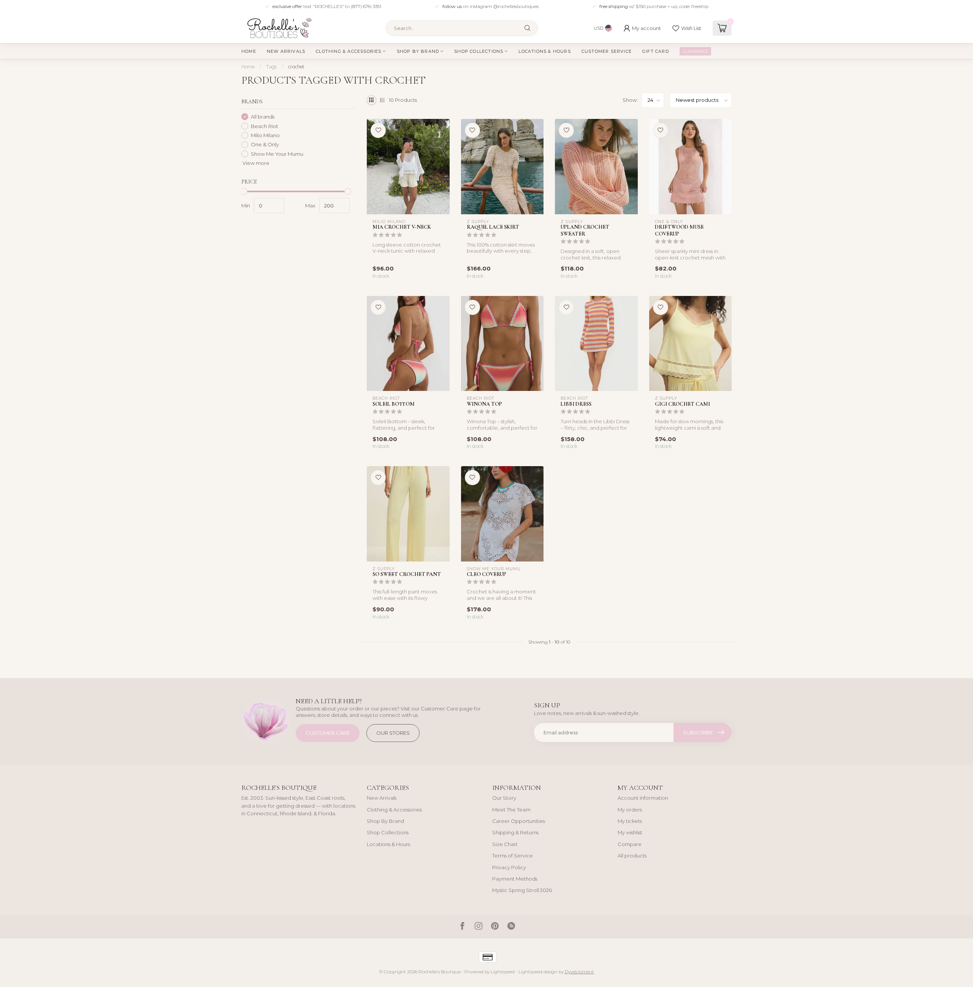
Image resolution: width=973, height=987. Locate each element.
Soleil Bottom (393, 404)
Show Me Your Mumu (277, 154)
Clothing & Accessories (348, 51)
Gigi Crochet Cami (682, 404)
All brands (262, 116)
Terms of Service (512, 856)
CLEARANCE (695, 51)
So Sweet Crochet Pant (406, 574)
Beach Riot (264, 126)
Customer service (607, 51)
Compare (630, 844)
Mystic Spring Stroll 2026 (522, 890)
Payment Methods (514, 879)
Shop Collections (478, 51)
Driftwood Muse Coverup (679, 230)
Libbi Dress (576, 404)
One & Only (265, 144)
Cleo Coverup (486, 574)
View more (255, 163)
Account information (643, 798)
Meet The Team (511, 810)
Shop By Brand (418, 51)
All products (632, 856)
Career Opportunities (518, 821)
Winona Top (484, 404)
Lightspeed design (538, 971)
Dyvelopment (579, 971)
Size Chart (505, 844)
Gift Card (655, 51)
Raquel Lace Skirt (493, 227)
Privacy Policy (509, 867)
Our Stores (393, 733)
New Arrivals (286, 51)
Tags (271, 67)
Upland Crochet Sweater (585, 230)
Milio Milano (265, 135)
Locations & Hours (544, 51)
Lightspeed (503, 971)
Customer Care (328, 733)
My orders (630, 810)
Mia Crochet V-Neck (401, 227)
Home (248, 51)
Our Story (504, 798)
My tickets (630, 821)
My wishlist (630, 832)
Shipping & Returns (515, 832)
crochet (296, 67)
